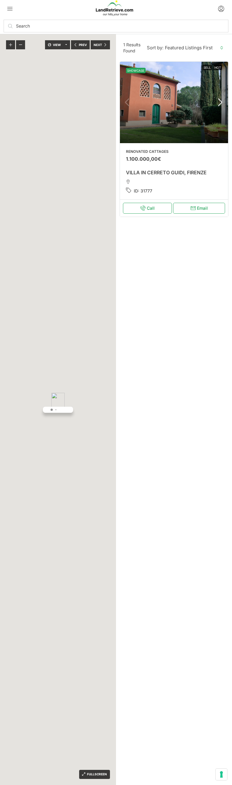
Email (202, 208)
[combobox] (194, 47)
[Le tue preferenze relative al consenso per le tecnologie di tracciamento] (221, 774)
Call (151, 208)
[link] (174, 102)
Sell (207, 67)
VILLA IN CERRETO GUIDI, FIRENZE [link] (166, 172)
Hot (217, 67)
